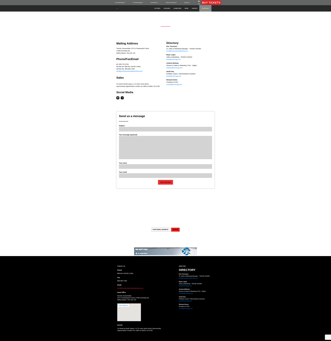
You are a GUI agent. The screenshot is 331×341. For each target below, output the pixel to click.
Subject (122, 126)
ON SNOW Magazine (120, 2)
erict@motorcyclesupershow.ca (177, 51)
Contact (195, 8)
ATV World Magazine (138, 2)
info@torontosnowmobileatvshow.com (129, 71)
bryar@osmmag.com (173, 59)
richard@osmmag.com (174, 84)
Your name (123, 163)
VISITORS (157, 8)
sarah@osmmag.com (173, 76)
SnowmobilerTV (154, 2)
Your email (123, 172)
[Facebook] (199, 1)
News (186, 8)
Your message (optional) (128, 135)
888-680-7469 (122, 281)
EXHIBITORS (177, 8)
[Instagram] (199, 4)
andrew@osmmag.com (174, 68)
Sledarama (186, 2)
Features (167, 8)
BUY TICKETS (211, 2)
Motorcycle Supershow (171, 2)
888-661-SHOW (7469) (125, 273)
